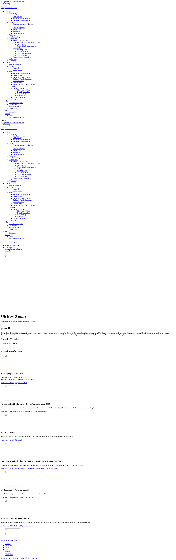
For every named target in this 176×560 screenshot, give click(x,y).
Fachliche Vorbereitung (20, 40)
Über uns (8, 62)
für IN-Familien (22, 55)
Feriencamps (17, 29)
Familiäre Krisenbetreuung (21, 20)
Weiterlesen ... (14, 383)
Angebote (8, 11)
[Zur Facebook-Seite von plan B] (7, 558)
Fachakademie (13, 39)
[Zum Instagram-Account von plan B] (19, 558)
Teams (11, 72)
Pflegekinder (21, 95)
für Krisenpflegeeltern (24, 53)
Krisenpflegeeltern (15, 106)
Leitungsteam (17, 70)
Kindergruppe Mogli (23, 90)
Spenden (7, 544)
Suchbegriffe (5, 3)
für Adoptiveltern (22, 51)
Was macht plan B (15, 64)
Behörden (16, 99)
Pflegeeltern (13, 104)
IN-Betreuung (17, 17)
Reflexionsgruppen (19, 28)
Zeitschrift (12, 112)
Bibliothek (12, 61)
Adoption (12, 35)
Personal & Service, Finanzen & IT (24, 84)
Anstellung (16, 31)
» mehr (33, 321)
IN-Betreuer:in (13, 108)
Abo (6, 549)
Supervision (17, 26)
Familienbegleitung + (20, 33)
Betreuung (12, 13)
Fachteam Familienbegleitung (22, 79)
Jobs (6, 101)
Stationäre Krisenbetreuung (22, 18)
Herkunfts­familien (19, 97)
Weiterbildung (17, 48)
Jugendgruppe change (24, 92)
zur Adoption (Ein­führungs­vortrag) (28, 42)
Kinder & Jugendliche (20, 88)
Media (7, 110)
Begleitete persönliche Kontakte (23, 24)
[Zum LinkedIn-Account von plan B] (31, 558)
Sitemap (7, 551)
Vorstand (16, 68)
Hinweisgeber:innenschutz (17, 117)
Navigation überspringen (9, 8)
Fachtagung (12, 59)
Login (11, 115)
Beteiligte (12, 86)
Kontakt (7, 114)
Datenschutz (9, 555)
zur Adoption (21, 44)
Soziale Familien (18, 81)
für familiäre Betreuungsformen (27, 46)
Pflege (11, 22)
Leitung (11, 66)
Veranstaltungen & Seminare (22, 57)
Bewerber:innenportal (16, 103)
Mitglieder (8, 545)
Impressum (8, 553)
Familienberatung (14, 37)
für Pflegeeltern (22, 50)
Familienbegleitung (19, 15)
